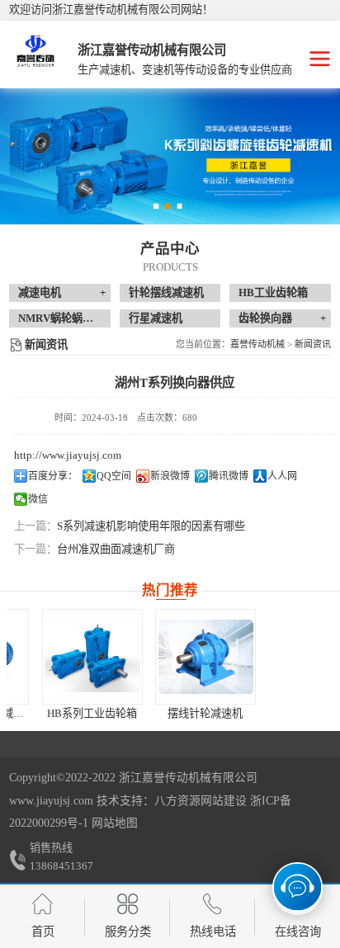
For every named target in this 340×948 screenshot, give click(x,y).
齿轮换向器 (265, 318)
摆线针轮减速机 (174, 713)
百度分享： (53, 476)
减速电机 (39, 292)
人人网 (282, 476)
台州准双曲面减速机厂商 (116, 549)
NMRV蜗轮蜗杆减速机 (71, 318)
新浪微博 (170, 476)
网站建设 (224, 801)
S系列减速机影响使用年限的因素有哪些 (151, 526)
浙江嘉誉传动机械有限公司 (188, 777)
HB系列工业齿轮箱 (61, 713)
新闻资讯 (313, 344)
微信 (38, 499)
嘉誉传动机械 (257, 344)
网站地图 (115, 823)
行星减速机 (155, 318)
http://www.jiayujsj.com (67, 455)
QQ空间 (114, 476)
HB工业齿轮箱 (273, 292)
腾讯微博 (228, 476)
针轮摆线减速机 (166, 292)
